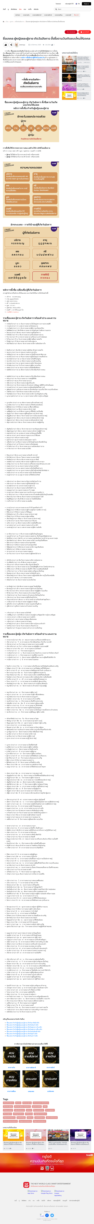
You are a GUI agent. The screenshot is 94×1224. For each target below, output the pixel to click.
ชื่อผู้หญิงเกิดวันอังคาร (40, 1114)
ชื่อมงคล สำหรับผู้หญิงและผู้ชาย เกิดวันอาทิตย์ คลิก (23, 1023)
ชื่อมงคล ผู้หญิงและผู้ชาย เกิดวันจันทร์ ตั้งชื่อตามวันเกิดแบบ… (13, 1143)
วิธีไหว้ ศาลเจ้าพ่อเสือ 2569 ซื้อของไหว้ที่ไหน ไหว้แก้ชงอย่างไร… (58, 1143)
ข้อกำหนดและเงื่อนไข (38, 1206)
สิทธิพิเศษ (14, 9)
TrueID (8, 3)
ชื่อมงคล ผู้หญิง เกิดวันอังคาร (22, 1106)
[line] (42, 1215)
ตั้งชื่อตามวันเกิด (8, 1110)
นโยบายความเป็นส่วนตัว (49, 1206)
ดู (8, 9)
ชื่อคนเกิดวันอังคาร (8, 1103)
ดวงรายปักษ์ (48, 15)
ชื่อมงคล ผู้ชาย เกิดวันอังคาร (41, 1103)
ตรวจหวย (72, 32)
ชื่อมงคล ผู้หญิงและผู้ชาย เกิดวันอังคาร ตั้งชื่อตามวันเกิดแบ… (35, 1143)
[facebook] (47, 1215)
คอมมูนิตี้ (65, 1200)
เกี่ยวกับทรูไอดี (29, 1206)
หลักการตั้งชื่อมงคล (52, 1118)
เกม (25, 9)
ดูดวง (11, 22)
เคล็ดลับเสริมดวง (19, 22)
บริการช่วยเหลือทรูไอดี (74, 1200)
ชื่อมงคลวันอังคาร (38, 1110)
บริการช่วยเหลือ (59, 1206)
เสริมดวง (29, 1110)
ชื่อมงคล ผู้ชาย (27, 1103)
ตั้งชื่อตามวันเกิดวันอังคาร (10, 1121)
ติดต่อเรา (66, 1206)
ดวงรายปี (68, 15)
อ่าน (20, 9)
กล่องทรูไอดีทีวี (56, 1200)
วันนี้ (4, 9)
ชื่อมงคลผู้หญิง (50, 1110)
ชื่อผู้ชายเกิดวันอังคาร (9, 1118)
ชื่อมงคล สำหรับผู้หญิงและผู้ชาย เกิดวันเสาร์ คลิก (22, 1036)
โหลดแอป (58, 4)
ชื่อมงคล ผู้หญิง (8, 1106)
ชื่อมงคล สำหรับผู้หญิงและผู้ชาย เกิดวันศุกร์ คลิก (22, 1034)
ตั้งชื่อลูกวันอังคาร (18, 1114)
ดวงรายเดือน (59, 15)
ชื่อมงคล (18, 1103)
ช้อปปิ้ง (43, 1200)
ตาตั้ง (30, 9)
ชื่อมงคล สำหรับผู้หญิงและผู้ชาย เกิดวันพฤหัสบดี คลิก (23, 1031)
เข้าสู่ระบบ (86, 4)
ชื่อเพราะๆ (30, 1118)
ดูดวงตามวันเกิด (37, 1106)
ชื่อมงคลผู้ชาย (7, 1114)
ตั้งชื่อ (45, 1106)
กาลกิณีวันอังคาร (39, 1118)
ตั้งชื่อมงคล (29, 1114)
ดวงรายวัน (26, 15)
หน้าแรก (17, 15)
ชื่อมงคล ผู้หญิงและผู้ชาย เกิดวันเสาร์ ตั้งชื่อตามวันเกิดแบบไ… (80, 1143)
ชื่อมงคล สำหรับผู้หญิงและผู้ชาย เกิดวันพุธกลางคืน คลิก (24, 1029)
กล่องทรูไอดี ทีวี (69, 4)
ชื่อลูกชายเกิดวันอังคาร (39, 1121)
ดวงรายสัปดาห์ (36, 15)
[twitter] (52, 1215)
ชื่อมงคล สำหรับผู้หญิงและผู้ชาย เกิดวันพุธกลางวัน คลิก (24, 1027)
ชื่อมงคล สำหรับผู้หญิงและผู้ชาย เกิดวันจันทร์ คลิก (22, 1025)
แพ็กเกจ (49, 1200)
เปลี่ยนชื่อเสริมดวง (19, 1110)
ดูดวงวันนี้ (86, 32)
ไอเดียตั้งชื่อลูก (21, 1118)
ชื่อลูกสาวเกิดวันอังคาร (25, 1121)
